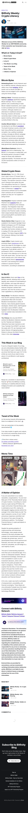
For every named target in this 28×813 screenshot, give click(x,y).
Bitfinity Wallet (14, 775)
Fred (8, 20)
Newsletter (4, 10)
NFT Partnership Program (14, 786)
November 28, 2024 (7, 445)
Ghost (22, 800)
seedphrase (15, 243)
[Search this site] (23, 2)
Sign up (14, 772)
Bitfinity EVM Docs (14, 783)
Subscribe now (15, 761)
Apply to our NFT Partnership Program (14, 789)
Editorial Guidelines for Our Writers (14, 781)
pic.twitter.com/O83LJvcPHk (10, 441)
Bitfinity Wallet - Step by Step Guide (14, 778)
